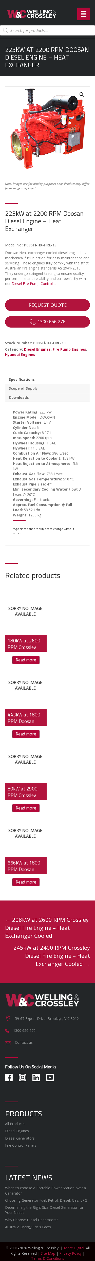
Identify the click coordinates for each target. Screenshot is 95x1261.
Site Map (48, 1253)
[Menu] (83, 14)
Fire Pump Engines (69, 349)
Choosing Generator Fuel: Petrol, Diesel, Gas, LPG (46, 1200)
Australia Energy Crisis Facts (28, 1226)
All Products (15, 1123)
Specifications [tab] (22, 379)
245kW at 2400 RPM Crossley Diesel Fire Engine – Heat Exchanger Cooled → (51, 955)
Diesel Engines (37, 349)
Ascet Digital (74, 1248)
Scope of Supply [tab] (23, 388)
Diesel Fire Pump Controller (34, 283)
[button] (81, 94)
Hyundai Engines (20, 354)
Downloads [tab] (19, 397)
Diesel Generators (20, 1138)
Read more (26, 660)
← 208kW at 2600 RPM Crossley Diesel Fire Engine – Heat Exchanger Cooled (47, 928)
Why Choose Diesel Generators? (31, 1219)
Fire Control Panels (20, 1145)
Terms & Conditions (47, 1258)
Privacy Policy (70, 1253)
